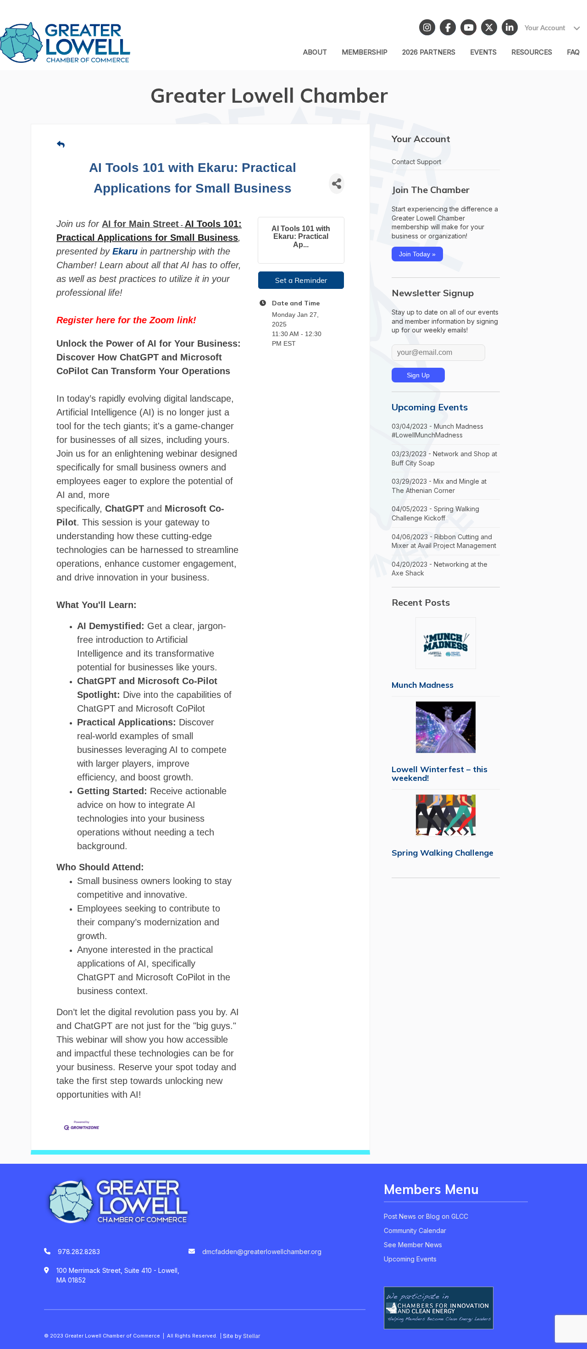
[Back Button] (61, 144)
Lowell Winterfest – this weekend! (439, 773)
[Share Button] (336, 183)
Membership (365, 52)
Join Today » (417, 254)
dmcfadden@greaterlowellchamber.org (261, 1251)
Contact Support (416, 162)
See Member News (413, 1245)
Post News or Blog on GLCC (426, 1216)
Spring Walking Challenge (442, 852)
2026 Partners (428, 52)
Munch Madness (423, 685)
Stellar (251, 1335)
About (315, 52)
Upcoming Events (430, 407)
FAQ (573, 52)
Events (483, 52)
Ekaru (125, 251)
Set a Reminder (301, 280)
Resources (531, 52)
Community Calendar (415, 1230)
